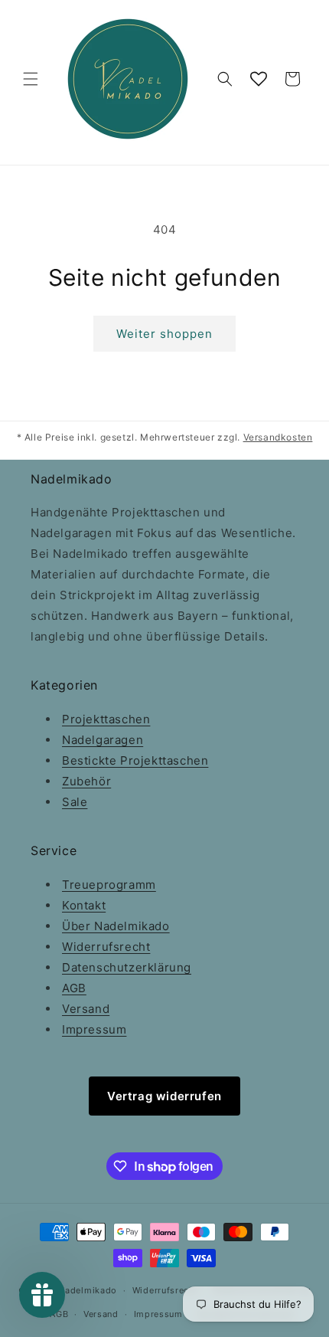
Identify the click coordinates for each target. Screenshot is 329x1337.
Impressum (94, 1029)
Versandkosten (278, 437)
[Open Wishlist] (258, 79)
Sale (74, 802)
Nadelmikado (87, 1290)
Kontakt (84, 905)
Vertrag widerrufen (164, 1096)
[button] (30, 79)
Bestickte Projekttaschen (135, 760)
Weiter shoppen (164, 333)
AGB (74, 988)
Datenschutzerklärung (126, 967)
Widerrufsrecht (106, 946)
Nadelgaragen (102, 739)
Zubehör (86, 781)
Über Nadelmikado (116, 926)
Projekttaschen (106, 719)
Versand (85, 1008)
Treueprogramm (109, 884)
